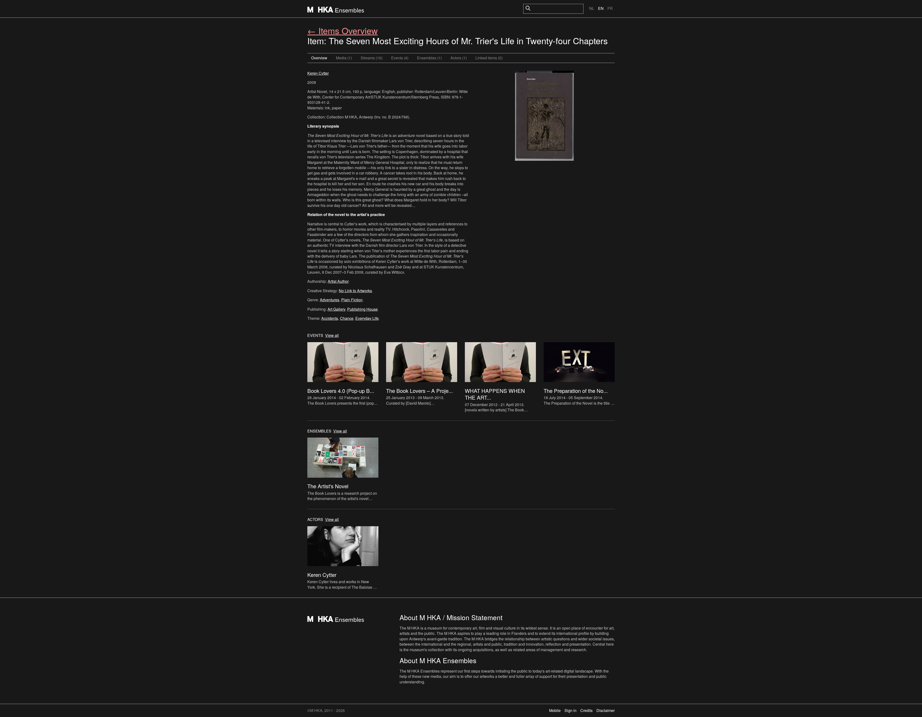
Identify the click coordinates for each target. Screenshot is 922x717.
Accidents (329, 318)
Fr (610, 8)
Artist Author (338, 281)
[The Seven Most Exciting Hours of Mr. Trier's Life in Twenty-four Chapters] (544, 116)
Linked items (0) (489, 58)
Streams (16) (371, 58)
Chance (346, 318)
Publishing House (362, 309)
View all (332, 335)
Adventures (329, 300)
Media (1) (344, 58)
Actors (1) (458, 58)
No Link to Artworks (355, 290)
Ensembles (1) (429, 58)
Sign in (570, 710)
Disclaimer (605, 710)
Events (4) (399, 58)
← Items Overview (342, 30)
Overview (319, 58)
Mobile (555, 710)
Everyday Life (367, 318)
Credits (586, 710)
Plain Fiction (352, 300)
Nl (591, 8)
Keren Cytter (318, 73)
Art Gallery (336, 309)
